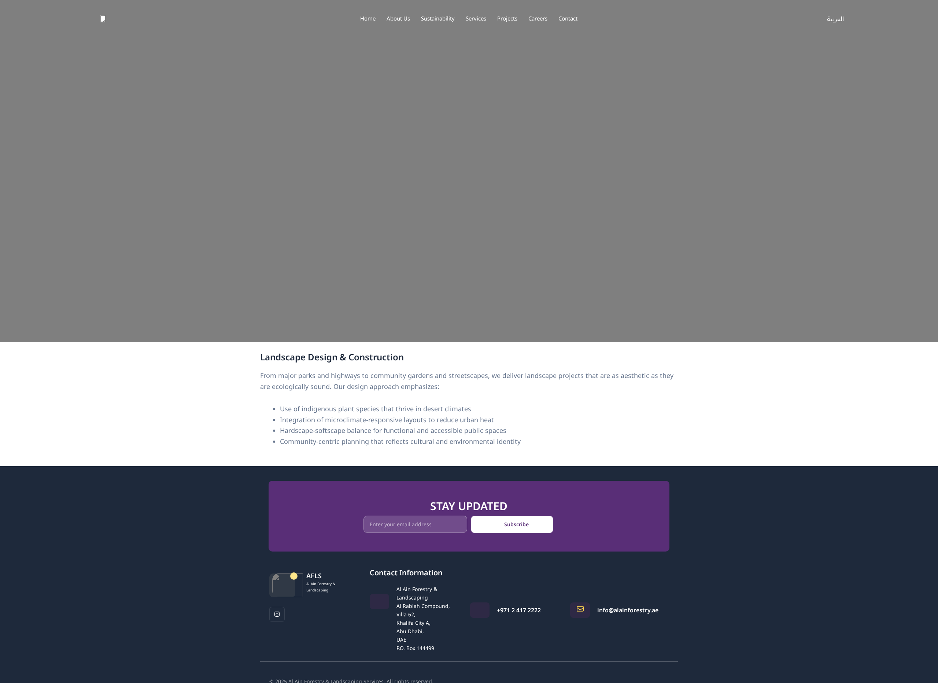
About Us (398, 18)
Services (476, 18)
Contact (567, 18)
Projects (507, 18)
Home (368, 18)
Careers (537, 18)
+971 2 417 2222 (519, 610)
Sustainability (438, 18)
